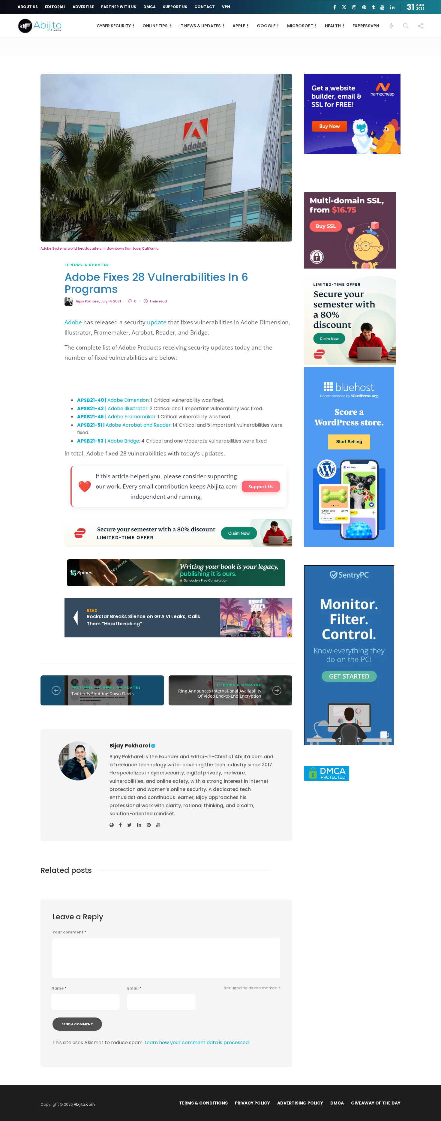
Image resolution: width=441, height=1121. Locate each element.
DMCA (149, 6)
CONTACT (204, 6)
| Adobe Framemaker (116, 416)
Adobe (73, 322)
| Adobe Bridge (108, 440)
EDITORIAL (55, 6)
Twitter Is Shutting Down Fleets (102, 693)
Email (134, 988)
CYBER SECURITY (114, 26)
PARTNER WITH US (118, 6)
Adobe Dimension (113, 400)
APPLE (238, 26)
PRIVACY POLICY (252, 1103)
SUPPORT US (175, 6)
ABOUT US (28, 6)
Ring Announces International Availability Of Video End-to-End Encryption (219, 693)
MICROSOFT (300, 26)
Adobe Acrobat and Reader (124, 425)
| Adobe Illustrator (112, 408)
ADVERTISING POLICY (300, 1103)
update (156, 322)
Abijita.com (84, 1104)
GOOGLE (266, 26)
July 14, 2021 (111, 301)
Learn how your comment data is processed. (197, 1042)
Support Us (260, 486)
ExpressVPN (365, 26)
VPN (226, 6)
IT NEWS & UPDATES (200, 26)
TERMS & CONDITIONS (203, 1103)
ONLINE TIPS (155, 26)
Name (58, 988)
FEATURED (82, 687)
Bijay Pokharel (87, 301)
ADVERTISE (83, 6)
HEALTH (333, 26)
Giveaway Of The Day (375, 1103)
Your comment (69, 932)
